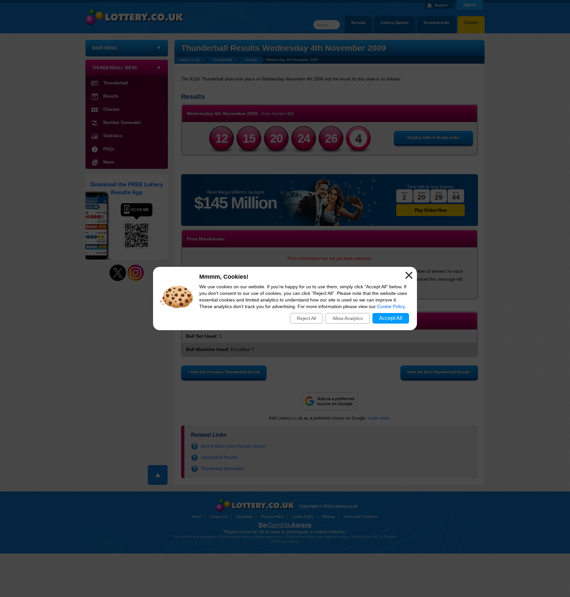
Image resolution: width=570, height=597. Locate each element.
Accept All (390, 318)
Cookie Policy (391, 306)
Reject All (306, 318)
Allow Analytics (347, 318)
